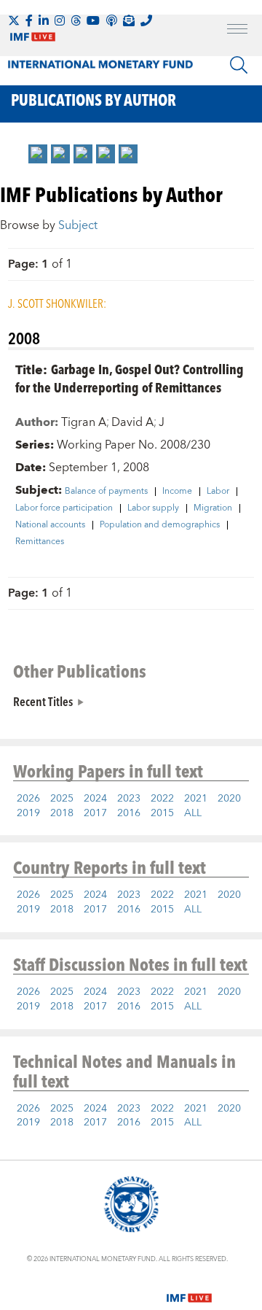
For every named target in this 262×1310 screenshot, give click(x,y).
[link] (37, 153)
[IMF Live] (189, 1289)
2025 (62, 798)
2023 (128, 798)
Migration (213, 508)
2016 (128, 813)
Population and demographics (160, 525)
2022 (162, 798)
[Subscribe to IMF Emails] (129, 20)
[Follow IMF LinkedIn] (44, 20)
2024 (95, 798)
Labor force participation (64, 508)
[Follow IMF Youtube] (93, 20)
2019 (28, 813)
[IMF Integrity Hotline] (146, 20)
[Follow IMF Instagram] (60, 20)
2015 (162, 813)
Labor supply (153, 508)
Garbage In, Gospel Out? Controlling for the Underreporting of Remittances (129, 378)
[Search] (238, 65)
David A (132, 422)
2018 (62, 813)
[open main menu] (237, 30)
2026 (28, 798)
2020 (229, 798)
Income (177, 491)
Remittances (39, 542)
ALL (193, 813)
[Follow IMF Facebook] (29, 20)
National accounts (50, 525)
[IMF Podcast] (111, 20)
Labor (218, 491)
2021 (195, 798)
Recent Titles (43, 700)
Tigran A (83, 422)
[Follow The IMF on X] (14, 20)
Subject (78, 225)
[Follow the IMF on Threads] (76, 20)
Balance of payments (106, 491)
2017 (95, 813)
